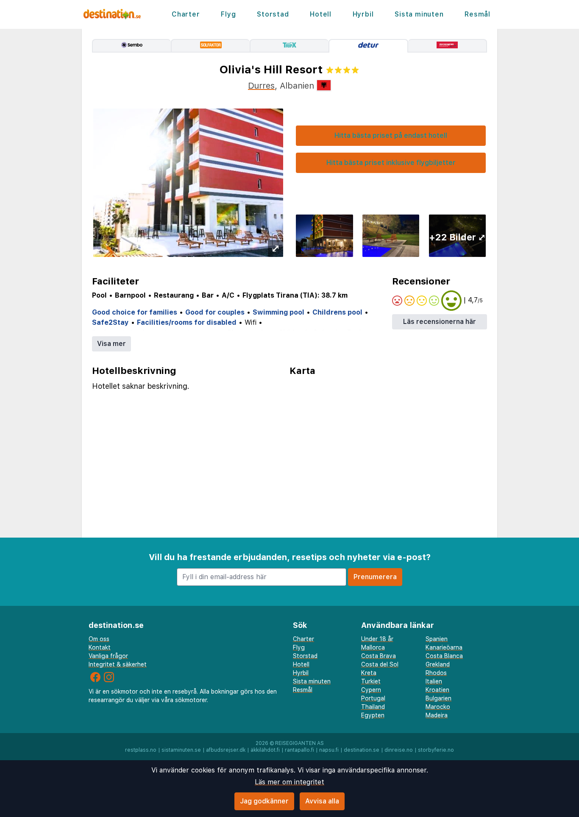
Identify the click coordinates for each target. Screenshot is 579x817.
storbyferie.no (436, 750)
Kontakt (100, 647)
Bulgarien (438, 698)
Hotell (320, 14)
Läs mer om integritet (289, 782)
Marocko (438, 706)
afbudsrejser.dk (225, 750)
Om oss (99, 639)
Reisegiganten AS (299, 743)
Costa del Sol (379, 664)
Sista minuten (419, 14)
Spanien (437, 639)
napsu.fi (329, 750)
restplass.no (140, 750)
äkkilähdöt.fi (265, 750)
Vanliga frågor (108, 655)
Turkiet (371, 681)
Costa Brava (378, 655)
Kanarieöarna (444, 647)
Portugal (373, 698)
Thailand (373, 706)
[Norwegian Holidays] (447, 46)
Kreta (368, 672)
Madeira (437, 715)
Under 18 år (377, 639)
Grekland (438, 664)
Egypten (372, 715)
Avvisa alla (322, 801)
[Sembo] (131, 46)
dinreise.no (398, 750)
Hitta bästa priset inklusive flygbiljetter (391, 163)
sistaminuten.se (181, 750)
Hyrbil (363, 14)
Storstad (273, 14)
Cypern (371, 689)
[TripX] (289, 46)
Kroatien (437, 689)
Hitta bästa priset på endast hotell (390, 135)
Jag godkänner (264, 801)
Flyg (228, 14)
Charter (186, 14)
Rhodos (436, 672)
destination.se (361, 750)
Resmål (477, 14)
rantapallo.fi (299, 750)
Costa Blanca (444, 655)
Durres (261, 86)
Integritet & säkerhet (118, 664)
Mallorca (373, 647)
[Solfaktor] (210, 46)
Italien (434, 681)
